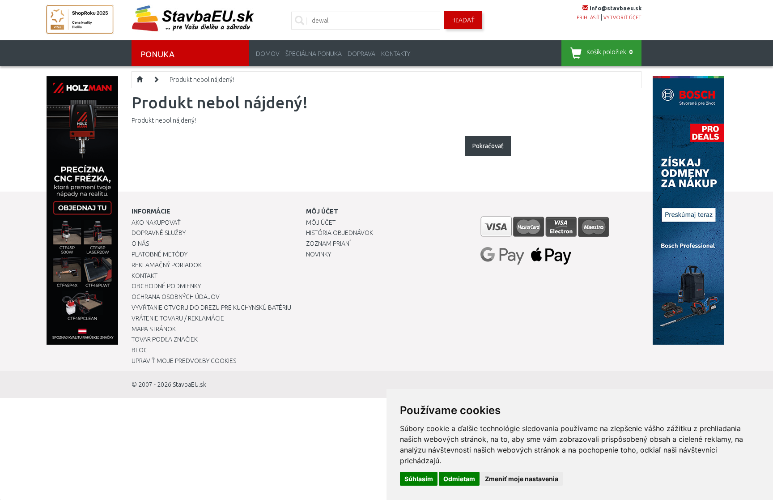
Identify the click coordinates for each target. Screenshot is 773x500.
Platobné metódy (159, 254)
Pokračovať (488, 146)
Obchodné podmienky (166, 286)
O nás (140, 243)
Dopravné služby (159, 232)
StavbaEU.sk (189, 384)
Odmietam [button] (459, 479)
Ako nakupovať (156, 222)
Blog (140, 350)
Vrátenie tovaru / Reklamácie (178, 318)
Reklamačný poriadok (167, 265)
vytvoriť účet (622, 17)
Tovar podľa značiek (165, 339)
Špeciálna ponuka (313, 53)
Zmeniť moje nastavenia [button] (521, 479)
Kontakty (395, 53)
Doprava (361, 53)
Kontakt (144, 275)
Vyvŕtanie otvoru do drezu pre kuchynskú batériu (211, 307)
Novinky (318, 254)
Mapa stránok (154, 329)
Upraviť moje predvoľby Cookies (184, 360)
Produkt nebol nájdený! (202, 79)
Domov (268, 53)
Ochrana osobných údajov (176, 296)
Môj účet (321, 222)
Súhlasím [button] (418, 479)
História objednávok (339, 232)
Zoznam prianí (328, 243)
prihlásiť (588, 17)
